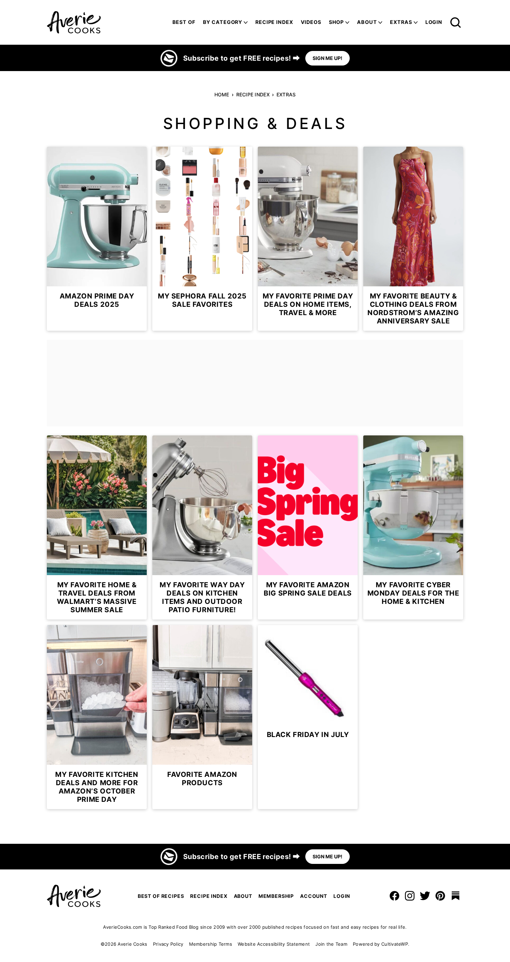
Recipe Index (274, 22)
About (367, 22)
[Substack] (455, 895)
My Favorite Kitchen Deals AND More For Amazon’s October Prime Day (96, 787)
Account (313, 896)
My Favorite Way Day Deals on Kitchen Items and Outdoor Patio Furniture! (202, 597)
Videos (311, 22)
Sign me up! (327, 58)
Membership (276, 896)
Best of (183, 22)
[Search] (455, 22)
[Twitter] (425, 895)
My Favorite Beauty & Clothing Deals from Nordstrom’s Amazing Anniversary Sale (413, 308)
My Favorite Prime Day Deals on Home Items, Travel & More (308, 304)
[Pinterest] (440, 895)
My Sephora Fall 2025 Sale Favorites (202, 300)
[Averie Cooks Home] (74, 22)
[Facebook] (394, 895)
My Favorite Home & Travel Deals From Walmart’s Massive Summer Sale (97, 597)
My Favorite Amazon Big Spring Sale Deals (308, 589)
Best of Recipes (161, 896)
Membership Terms (210, 944)
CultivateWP (394, 944)
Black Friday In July (308, 734)
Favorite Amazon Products (202, 778)
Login (433, 22)
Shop (336, 22)
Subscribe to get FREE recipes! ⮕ (241, 58)
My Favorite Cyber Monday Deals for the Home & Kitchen (413, 593)
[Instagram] (409, 895)
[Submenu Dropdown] (245, 22)
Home (221, 94)
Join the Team (331, 944)
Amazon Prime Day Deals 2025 (97, 300)
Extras (286, 94)
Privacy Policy (168, 944)
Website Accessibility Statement (274, 944)
